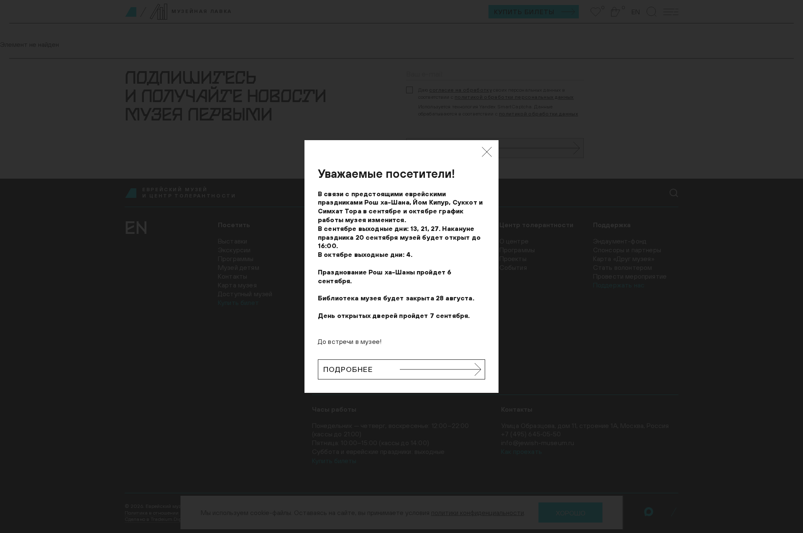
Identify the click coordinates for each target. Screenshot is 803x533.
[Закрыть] (487, 152)
